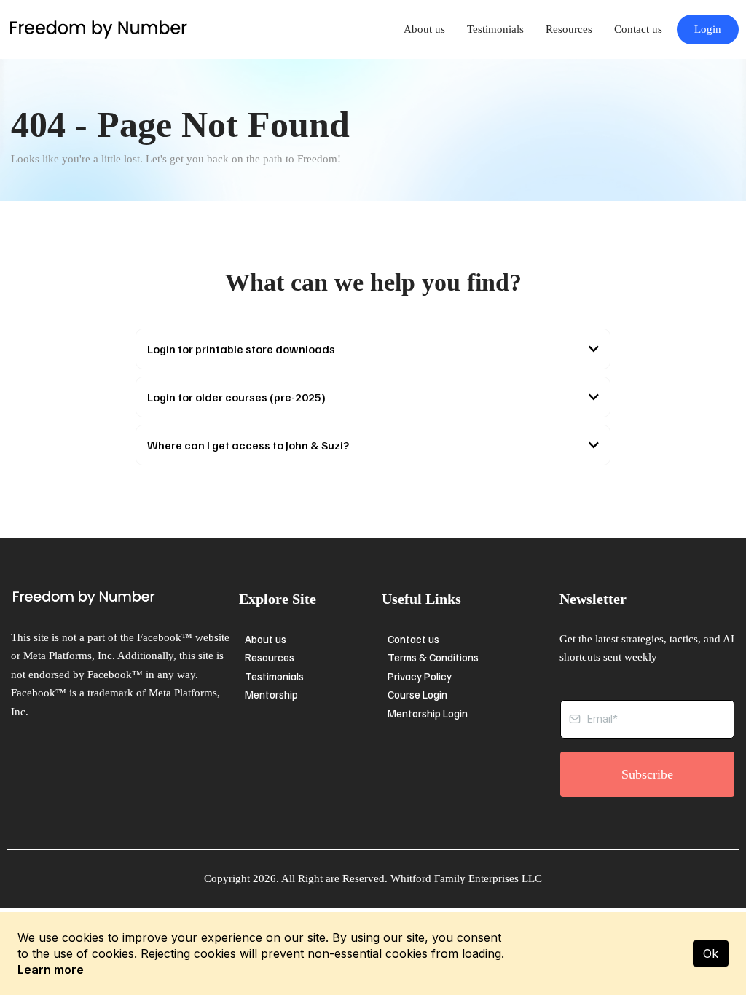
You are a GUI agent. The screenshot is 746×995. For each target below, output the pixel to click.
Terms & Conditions (433, 657)
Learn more (50, 969)
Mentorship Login (428, 713)
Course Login (417, 694)
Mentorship (271, 694)
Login (707, 29)
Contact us (638, 29)
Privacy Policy (420, 676)
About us (424, 29)
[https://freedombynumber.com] (98, 29)
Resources (569, 29)
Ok (710, 953)
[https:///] (121, 598)
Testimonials (495, 29)
